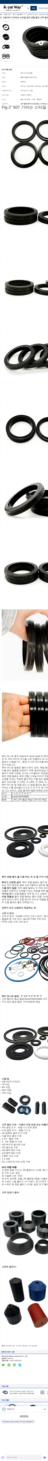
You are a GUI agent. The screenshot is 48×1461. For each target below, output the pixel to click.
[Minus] (45, 1409)
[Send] (45, 1457)
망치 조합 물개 (18, 14)
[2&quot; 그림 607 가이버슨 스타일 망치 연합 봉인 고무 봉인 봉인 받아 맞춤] (6, 37)
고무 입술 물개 (33, 1346)
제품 (33, 8)
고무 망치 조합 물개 (21, 1346)
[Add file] (2, 1457)
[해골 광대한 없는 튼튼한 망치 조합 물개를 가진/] (42, 1392)
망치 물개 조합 (10, 1346)
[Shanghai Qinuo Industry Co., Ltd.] (13, 8)
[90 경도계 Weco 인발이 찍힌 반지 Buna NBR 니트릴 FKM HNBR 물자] (5, 1392)
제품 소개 (7, 14)
